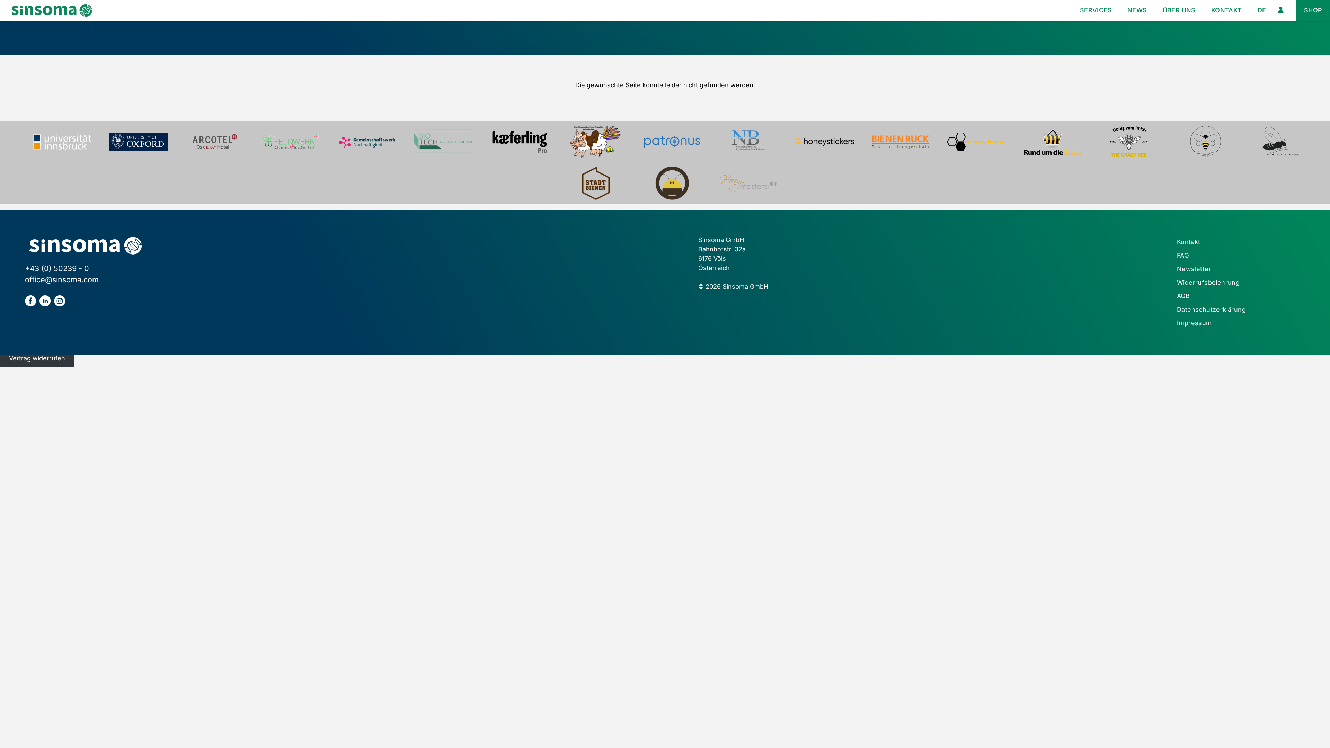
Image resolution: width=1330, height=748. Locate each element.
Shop (1313, 10)
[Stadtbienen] (596, 183)
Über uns (1179, 10)
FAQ (1183, 255)
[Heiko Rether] (596, 141)
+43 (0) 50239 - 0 (57, 268)
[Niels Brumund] (748, 141)
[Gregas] (1281, 141)
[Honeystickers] (824, 141)
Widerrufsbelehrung (1208, 282)
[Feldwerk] (291, 141)
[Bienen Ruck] (900, 141)
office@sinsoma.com (62, 279)
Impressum (1194, 323)
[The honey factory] (977, 141)
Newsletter (1194, 269)
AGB (1183, 296)
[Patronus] (672, 141)
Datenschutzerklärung (1211, 309)
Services (1096, 10)
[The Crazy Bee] (1129, 141)
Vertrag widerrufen (37, 358)
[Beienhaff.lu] (1205, 141)
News (1137, 10)
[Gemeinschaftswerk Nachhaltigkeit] (367, 141)
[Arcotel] (215, 141)
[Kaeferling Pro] (519, 141)
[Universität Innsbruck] (62, 141)
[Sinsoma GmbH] (51, 10)
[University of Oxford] (138, 141)
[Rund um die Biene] (1053, 141)
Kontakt (1226, 10)
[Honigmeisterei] (748, 183)
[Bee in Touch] (672, 183)
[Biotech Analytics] (443, 141)
